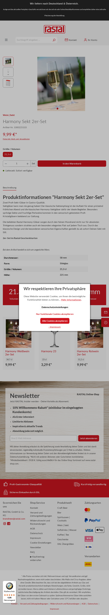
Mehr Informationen (71, 300)
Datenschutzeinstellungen (55, 307)
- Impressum (54, 327)
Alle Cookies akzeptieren (55, 320)
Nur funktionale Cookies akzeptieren (55, 314)
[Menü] (14, 582)
